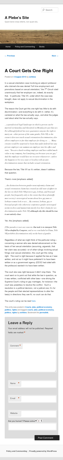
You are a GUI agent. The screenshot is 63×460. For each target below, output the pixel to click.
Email (14, 398)
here (33, 300)
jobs (34, 307)
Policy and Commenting (25, 46)
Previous (10, 55)
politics (8, 309)
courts (30, 309)
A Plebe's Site (17, 17)
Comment (15, 345)
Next (55, 55)
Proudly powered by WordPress (43, 451)
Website (13, 413)
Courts (28, 307)
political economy (44, 307)
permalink (44, 312)
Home (8, 46)
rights (14, 309)
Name (14, 383)
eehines (32, 76)
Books (41, 46)
